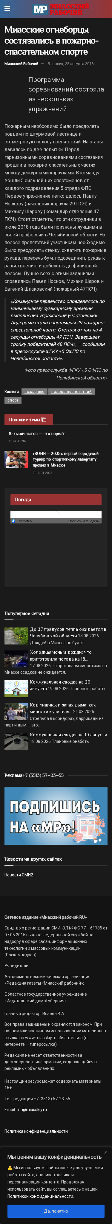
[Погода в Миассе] (56, 514)
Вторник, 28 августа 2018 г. (72, 63)
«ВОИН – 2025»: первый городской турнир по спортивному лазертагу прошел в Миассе (66, 459)
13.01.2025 (44, 473)
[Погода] (21, 521)
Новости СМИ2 (18, 875)
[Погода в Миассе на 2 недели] (84, 521)
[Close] (105, 1152)
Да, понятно (56, 1211)
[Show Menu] (7, 9)
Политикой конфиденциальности (40, 1196)
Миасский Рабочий (21, 63)
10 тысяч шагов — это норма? (37, 433)
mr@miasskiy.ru (31, 1109)
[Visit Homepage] (60, 9)
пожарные (34, 392)
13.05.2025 (20, 441)
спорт (13, 400)
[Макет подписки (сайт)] (56, 815)
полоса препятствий (71, 392)
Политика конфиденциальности (36, 1131)
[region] (56, 1185)
